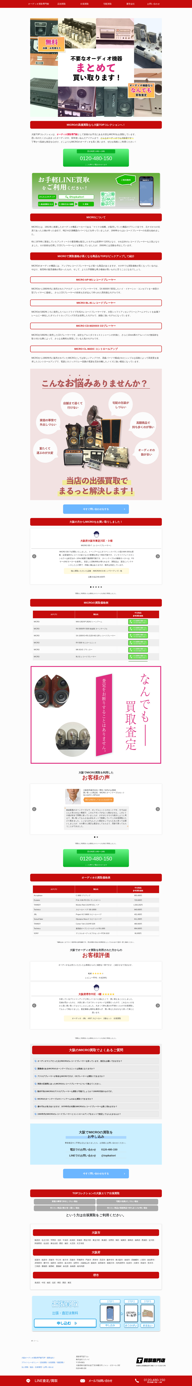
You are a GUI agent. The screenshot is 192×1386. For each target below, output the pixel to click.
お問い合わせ (48, 1367)
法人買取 (25, 1367)
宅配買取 (60, 1362)
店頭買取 (43, 1362)
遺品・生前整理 (36, 1367)
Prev (34, 556)
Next (158, 556)
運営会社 (50, 1358)
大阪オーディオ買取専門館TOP (33, 1358)
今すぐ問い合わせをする (96, 509)
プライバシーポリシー (30, 1362)
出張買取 (51, 1362)
